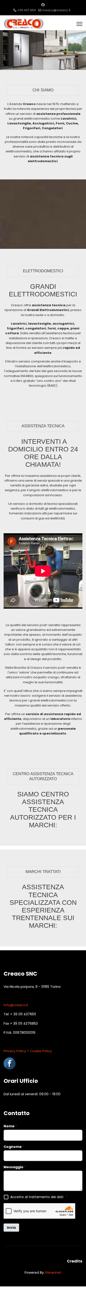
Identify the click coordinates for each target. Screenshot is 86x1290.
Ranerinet (53, 1272)
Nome (10, 1126)
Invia (11, 1227)
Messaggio (15, 1167)
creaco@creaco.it (56, 10)
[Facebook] (43, 4)
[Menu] (79, 24)
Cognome (14, 1146)
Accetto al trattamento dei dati (39, 1197)
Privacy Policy (15, 1051)
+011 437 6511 (26, 10)
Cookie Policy (41, 1051)
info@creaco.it (16, 1005)
